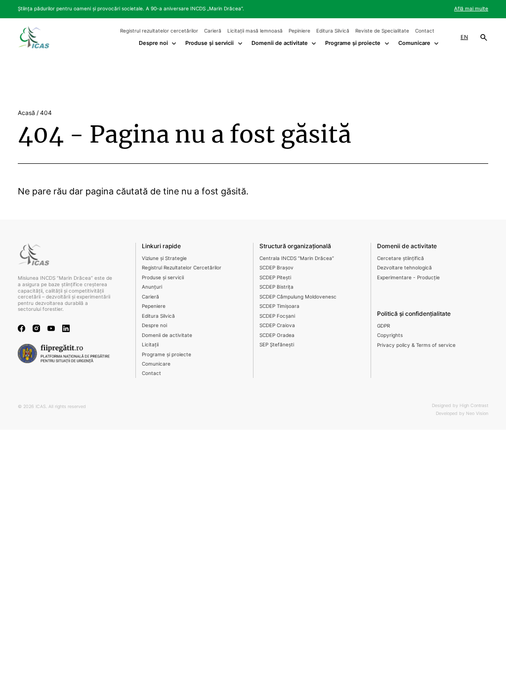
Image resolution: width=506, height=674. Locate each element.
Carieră (212, 31)
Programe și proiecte (166, 354)
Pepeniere (154, 306)
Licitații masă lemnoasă (255, 31)
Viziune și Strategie (164, 258)
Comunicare (156, 364)
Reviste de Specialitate (382, 31)
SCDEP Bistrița (276, 287)
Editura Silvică (332, 31)
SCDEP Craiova (277, 325)
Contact (424, 31)
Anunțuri (152, 287)
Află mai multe (471, 8)
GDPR (383, 326)
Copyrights (390, 335)
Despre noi (154, 325)
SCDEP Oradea (277, 335)
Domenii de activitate (167, 335)
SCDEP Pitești (275, 277)
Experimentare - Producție (408, 277)
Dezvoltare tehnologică (404, 267)
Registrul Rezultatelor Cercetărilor (181, 267)
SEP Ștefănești (276, 344)
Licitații (150, 344)
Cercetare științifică (400, 258)
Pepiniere (299, 31)
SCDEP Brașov (276, 267)
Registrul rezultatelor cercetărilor (159, 31)
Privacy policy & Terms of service (416, 345)
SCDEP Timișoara (279, 306)
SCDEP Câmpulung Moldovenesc (298, 297)
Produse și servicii (163, 277)
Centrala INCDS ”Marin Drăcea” (296, 258)
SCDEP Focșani (277, 316)
